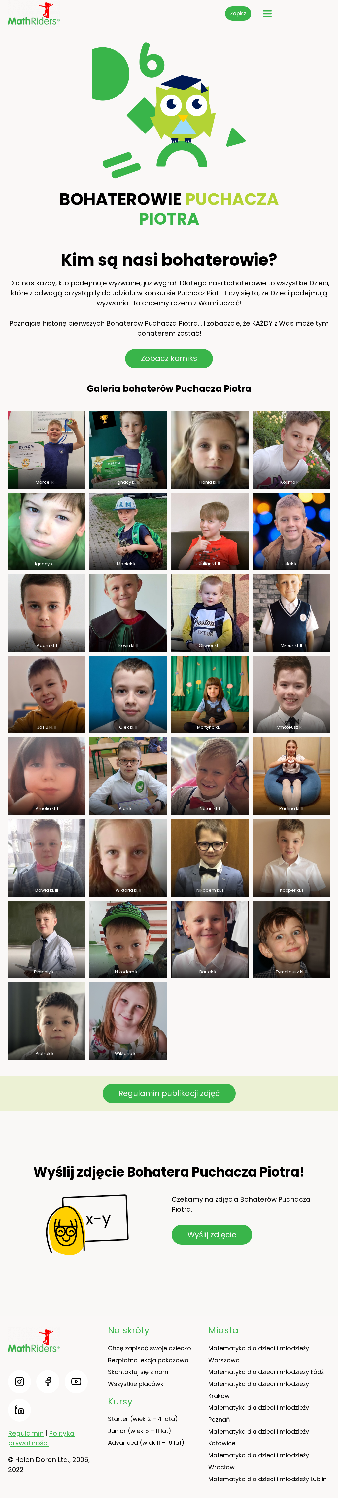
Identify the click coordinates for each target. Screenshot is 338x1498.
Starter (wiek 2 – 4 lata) (143, 1419)
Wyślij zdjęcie (211, 1234)
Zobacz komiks (169, 358)
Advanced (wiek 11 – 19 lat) (146, 1443)
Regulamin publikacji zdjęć (169, 1093)
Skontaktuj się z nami (139, 1372)
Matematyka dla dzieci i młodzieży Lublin (267, 1479)
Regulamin (26, 1433)
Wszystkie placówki (136, 1384)
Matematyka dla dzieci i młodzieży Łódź (266, 1372)
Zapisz (238, 13)
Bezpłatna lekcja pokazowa (148, 1360)
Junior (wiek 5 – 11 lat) (139, 1431)
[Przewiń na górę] (328, 1475)
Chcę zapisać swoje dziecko (149, 1348)
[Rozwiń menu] (267, 13)
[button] (46, 450)
